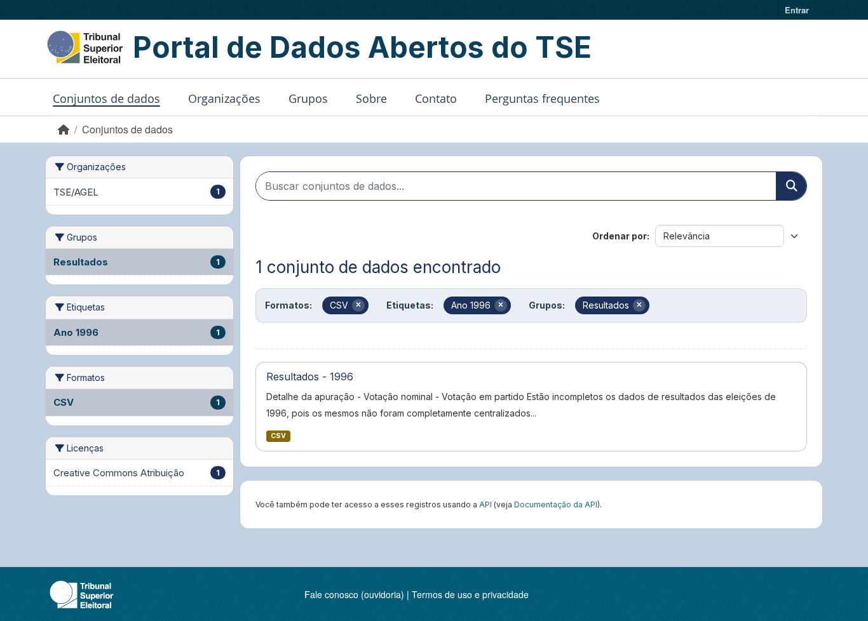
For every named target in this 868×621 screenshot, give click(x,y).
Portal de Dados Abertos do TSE (362, 47)
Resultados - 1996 (309, 376)
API (485, 504)
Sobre (371, 98)
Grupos (308, 98)
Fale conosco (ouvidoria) (354, 594)
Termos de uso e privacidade (470, 594)
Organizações (224, 98)
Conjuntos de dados (106, 98)
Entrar (797, 10)
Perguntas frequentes (542, 98)
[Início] (63, 129)
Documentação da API (555, 504)
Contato (436, 98)
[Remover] (358, 305)
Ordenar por (619, 235)
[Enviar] (791, 186)
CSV (278, 436)
